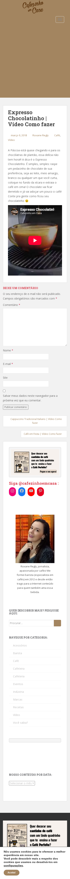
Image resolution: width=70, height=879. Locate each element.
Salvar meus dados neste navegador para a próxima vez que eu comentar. (30, 398)
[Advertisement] (35, 61)
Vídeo (11, 140)
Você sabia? (20, 722)
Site (5, 377)
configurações (13, 865)
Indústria (18, 692)
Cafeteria (18, 676)
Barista (17, 653)
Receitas (18, 707)
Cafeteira (18, 668)
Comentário (11, 305)
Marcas (17, 699)
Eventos (18, 684)
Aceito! (12, 872)
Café (57, 135)
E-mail (8, 364)
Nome (8, 350)
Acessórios (20, 645)
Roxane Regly (40, 135)
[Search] (57, 623)
